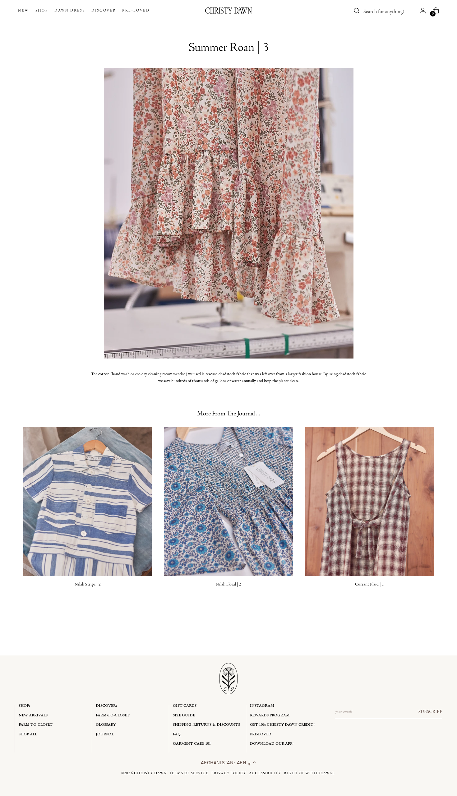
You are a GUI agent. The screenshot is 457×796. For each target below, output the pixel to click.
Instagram (262, 705)
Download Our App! (271, 743)
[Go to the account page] (423, 10)
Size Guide (184, 715)
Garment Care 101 (192, 743)
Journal (105, 734)
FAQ (177, 734)
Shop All (28, 734)
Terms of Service (188, 773)
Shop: (24, 705)
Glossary (106, 724)
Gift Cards (184, 705)
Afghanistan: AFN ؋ (226, 762)
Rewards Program (270, 715)
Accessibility (265, 773)
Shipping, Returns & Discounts (206, 724)
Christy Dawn (150, 773)
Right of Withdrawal (309, 773)
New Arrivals (33, 715)
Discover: (106, 705)
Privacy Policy (228, 773)
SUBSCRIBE (430, 712)
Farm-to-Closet (36, 724)
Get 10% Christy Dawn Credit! (282, 724)
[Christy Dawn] (228, 10)
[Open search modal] (356, 10)
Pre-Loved (260, 734)
